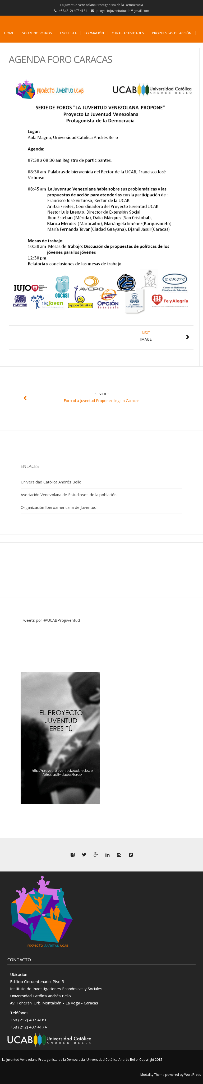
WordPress (192, 1074)
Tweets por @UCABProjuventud (50, 620)
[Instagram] (119, 854)
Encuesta (68, 33)
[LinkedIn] (107, 854)
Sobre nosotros (37, 33)
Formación (94, 33)
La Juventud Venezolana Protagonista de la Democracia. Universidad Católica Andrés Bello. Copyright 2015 (82, 1059)
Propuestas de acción (171, 33)
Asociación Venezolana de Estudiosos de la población (69, 494)
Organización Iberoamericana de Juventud (58, 507)
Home (9, 33)
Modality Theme (152, 1074)
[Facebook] (72, 854)
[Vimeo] (130, 854)
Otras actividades (128, 33)
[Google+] (95, 854)
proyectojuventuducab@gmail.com (122, 10)
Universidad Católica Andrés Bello (51, 482)
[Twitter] (84, 854)
